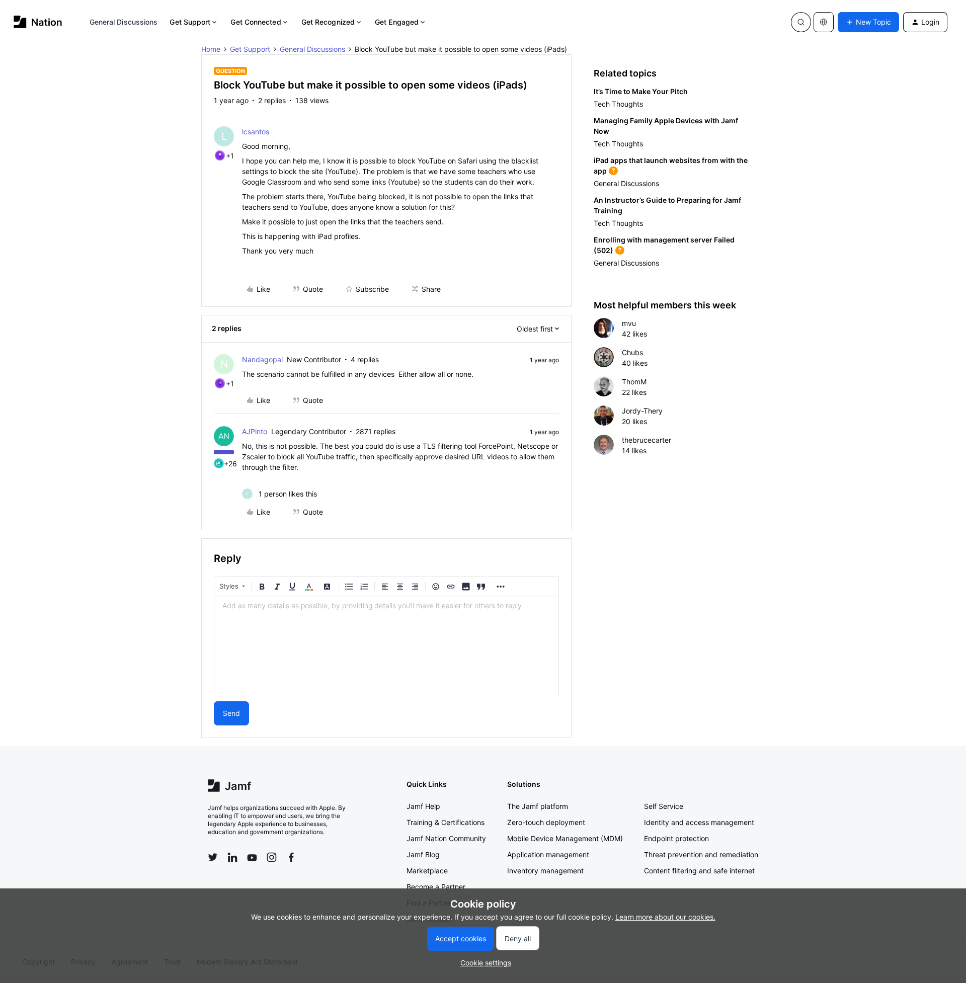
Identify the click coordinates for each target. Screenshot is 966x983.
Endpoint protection (676, 838)
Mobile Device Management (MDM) (565, 838)
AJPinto (254, 431)
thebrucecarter (646, 440)
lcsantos (255, 131)
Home (210, 49)
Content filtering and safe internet (699, 870)
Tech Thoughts (618, 104)
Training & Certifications (446, 822)
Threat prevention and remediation (701, 854)
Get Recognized (328, 22)
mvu (629, 323)
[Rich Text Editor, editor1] (386, 646)
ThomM (634, 381)
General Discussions (124, 22)
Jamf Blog (423, 854)
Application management (548, 854)
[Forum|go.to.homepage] (38, 22)
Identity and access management (699, 822)
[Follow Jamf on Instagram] (272, 857)
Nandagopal (262, 359)
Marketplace (427, 870)
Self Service (663, 806)
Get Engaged (397, 22)
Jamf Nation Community (446, 838)
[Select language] (824, 22)
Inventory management (545, 870)
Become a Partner (436, 886)
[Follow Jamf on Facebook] (291, 857)
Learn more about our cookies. (665, 917)
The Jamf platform (537, 806)
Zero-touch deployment (546, 822)
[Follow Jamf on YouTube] (252, 857)
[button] (868, 22)
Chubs (632, 352)
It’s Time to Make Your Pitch (641, 91)
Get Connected (255, 22)
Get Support (190, 22)
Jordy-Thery (642, 410)
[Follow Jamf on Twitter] (213, 857)
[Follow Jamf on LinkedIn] (232, 857)
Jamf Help (423, 806)
